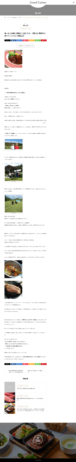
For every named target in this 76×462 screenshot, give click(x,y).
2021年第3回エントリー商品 (25, 28)
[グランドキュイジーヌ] (38, 2)
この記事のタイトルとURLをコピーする (25, 45)
